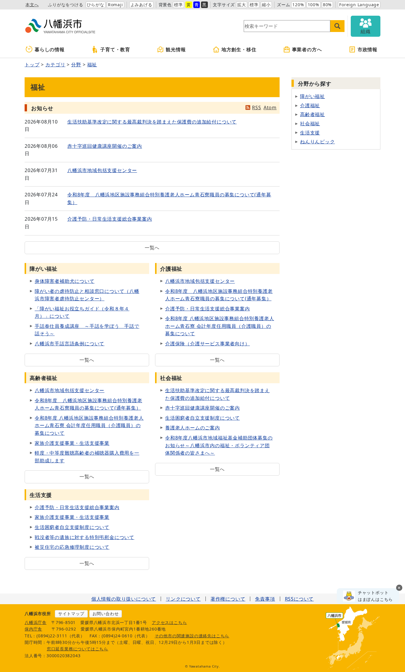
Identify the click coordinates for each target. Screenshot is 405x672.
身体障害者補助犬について (65, 281)
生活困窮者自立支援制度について (202, 418)
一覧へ (152, 247)
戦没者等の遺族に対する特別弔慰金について (84, 537)
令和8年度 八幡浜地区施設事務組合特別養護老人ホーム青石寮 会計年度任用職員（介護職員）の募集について (219, 326)
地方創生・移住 (238, 49)
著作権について (228, 599)
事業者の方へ (307, 49)
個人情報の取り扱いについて (123, 599)
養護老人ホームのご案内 (192, 427)
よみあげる (141, 4)
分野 (76, 64)
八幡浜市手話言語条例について (69, 343)
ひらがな (95, 4)
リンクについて (183, 599)
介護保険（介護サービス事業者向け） (207, 343)
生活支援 (310, 132)
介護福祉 (310, 105)
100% (313, 4)
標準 (178, 4)
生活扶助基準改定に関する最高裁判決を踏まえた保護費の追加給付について (152, 121)
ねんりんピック (317, 141)
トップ (32, 64)
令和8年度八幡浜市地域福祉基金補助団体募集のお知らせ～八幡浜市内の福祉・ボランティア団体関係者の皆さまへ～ (219, 445)
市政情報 (367, 49)
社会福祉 (310, 123)
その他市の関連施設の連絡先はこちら (192, 636)
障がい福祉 (312, 96)
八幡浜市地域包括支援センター (102, 170)
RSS (256, 107)
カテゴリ (55, 64)
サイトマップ (71, 613)
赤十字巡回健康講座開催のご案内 (104, 146)
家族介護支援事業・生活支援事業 (72, 443)
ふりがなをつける (65, 4)
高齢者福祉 (312, 114)
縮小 (266, 4)
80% (327, 4)
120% (298, 4)
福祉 (92, 64)
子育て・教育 (115, 49)
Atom (270, 107)
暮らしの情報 (50, 49)
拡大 (241, 4)
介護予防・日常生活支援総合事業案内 (109, 219)
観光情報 (176, 49)
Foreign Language (359, 4)
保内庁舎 (33, 629)
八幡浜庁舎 (36, 622)
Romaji (115, 4)
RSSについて (299, 599)
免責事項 (265, 599)
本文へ (32, 4)
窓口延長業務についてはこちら (77, 649)
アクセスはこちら (169, 622)
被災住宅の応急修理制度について (72, 547)
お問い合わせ (106, 613)
